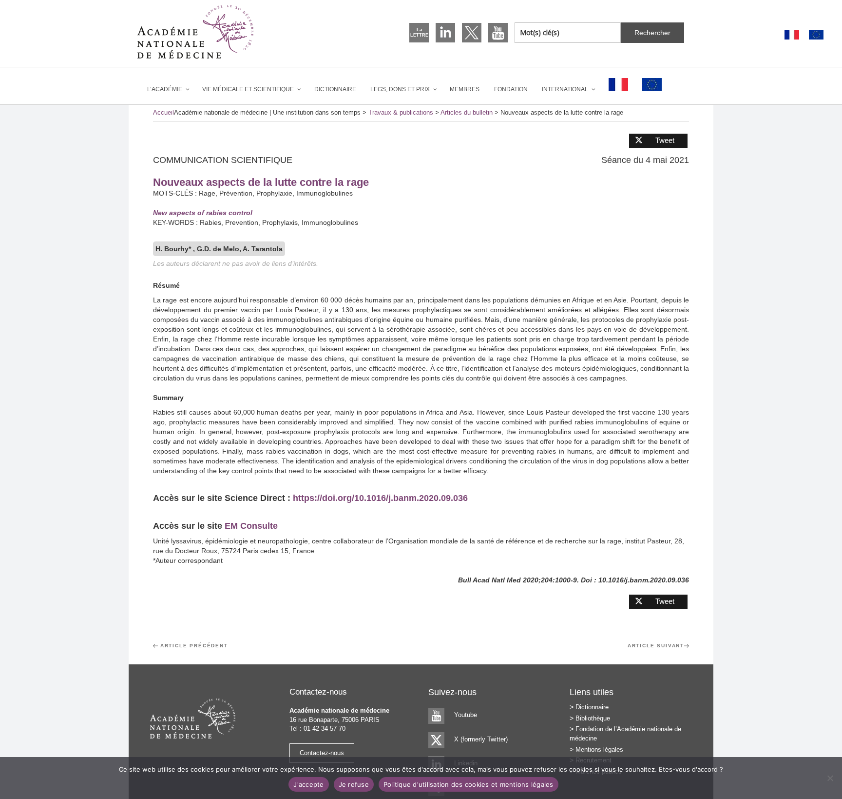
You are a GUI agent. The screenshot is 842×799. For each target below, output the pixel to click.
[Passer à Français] (792, 34)
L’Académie (164, 89)
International (565, 89)
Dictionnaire (335, 89)
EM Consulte (251, 526)
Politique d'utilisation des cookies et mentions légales (468, 784)
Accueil (163, 112)
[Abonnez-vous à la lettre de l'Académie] (419, 32)
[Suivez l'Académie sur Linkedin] (445, 32)
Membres (464, 89)
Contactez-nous (322, 753)
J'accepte (308, 784)
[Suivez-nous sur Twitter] (471, 32)
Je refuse (354, 784)
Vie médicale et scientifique (248, 89)
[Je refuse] (830, 778)
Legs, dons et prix (400, 89)
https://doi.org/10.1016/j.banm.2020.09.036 (380, 498)
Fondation (511, 89)
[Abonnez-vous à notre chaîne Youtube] (498, 32)
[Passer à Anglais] (816, 34)
